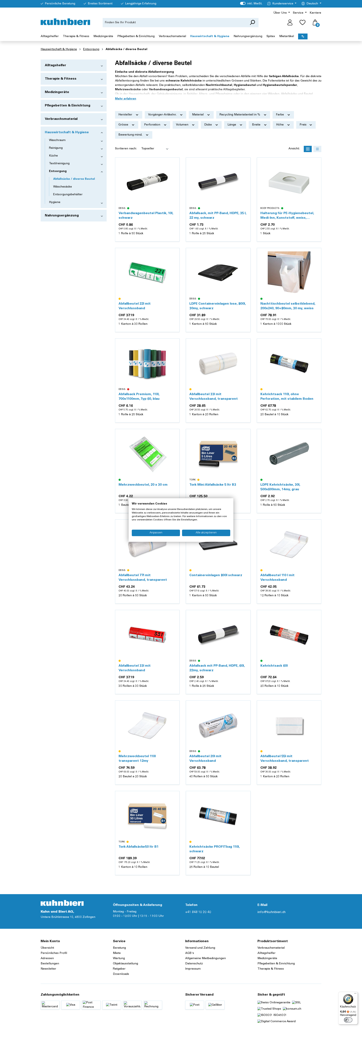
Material (198, 114)
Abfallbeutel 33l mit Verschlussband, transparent (213, 397)
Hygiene (54, 202)
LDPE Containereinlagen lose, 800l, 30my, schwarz (217, 306)
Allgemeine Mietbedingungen (205, 958)
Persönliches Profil (54, 953)
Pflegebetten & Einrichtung (67, 105)
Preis (303, 124)
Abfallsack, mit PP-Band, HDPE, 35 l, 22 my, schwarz (217, 216)
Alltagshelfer (55, 65)
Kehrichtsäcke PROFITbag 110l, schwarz (214, 849)
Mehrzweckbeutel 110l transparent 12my (137, 759)
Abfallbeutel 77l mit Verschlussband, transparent (143, 578)
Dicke (208, 124)
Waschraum (57, 140)
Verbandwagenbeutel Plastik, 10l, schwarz (146, 216)
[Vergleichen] (173, 173)
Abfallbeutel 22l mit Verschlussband (135, 306)
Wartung (119, 958)
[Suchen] (252, 22)
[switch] (348, 1019)
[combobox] (174, 22)
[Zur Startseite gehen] (65, 21)
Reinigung (56, 148)
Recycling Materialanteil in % (240, 114)
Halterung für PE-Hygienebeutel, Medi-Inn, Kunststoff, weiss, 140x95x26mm (287, 216)
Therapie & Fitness (60, 78)
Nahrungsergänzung (62, 215)
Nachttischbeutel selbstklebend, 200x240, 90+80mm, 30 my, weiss (287, 306)
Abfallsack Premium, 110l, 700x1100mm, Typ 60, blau (139, 397)
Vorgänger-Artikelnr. (162, 114)
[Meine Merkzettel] (302, 22)
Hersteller (125, 114)
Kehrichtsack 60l (274, 665)
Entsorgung (58, 171)
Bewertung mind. (130, 134)
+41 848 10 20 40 (198, 912)
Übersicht (47, 948)
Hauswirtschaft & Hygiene (67, 132)
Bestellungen (50, 963)
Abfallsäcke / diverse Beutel (74, 179)
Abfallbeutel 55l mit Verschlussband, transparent (284, 759)
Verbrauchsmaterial (61, 119)
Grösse (123, 124)
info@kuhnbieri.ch (271, 912)
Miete (117, 953)
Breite (256, 124)
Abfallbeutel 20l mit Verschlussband (205, 759)
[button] (125, 98)
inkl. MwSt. (251, 4)
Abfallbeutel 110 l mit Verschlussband (277, 578)
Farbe (280, 114)
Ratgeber (119, 969)
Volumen (182, 124)
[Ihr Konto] (290, 22)
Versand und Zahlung (200, 948)
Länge (232, 124)
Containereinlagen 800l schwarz (215, 575)
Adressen (47, 958)
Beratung (119, 948)
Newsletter (48, 969)
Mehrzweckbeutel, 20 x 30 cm (143, 484)
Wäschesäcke (62, 186)
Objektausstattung (125, 963)
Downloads (121, 974)
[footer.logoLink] (62, 903)
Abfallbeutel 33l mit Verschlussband (135, 668)
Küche (53, 155)
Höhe (280, 124)
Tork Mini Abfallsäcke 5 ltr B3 (212, 484)
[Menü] (355, 994)
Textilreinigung (59, 163)
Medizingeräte (57, 92)
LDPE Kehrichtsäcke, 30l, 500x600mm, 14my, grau (280, 487)
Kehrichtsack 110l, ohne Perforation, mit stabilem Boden (286, 397)
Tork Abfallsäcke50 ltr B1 (139, 847)
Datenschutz (194, 963)
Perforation (152, 124)
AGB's (189, 953)
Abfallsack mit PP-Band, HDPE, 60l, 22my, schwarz (217, 668)
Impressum (193, 969)
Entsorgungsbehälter (68, 194)
